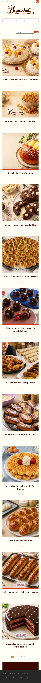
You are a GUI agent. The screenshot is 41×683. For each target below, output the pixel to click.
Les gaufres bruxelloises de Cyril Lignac (20, 487)
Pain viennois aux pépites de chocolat (20, 592)
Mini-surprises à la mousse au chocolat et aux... (20, 329)
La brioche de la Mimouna (20, 173)
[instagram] (5, 1)
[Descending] (14, 32)
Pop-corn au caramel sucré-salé (20, 121)
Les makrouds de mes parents (20, 382)
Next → (26, 657)
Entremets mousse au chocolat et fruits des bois (20, 645)
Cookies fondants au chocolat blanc (20, 224)
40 (21, 657)
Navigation (20, 21)
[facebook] (3, 1)
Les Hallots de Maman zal (20, 540)
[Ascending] (12, 32)
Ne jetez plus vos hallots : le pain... (20, 434)
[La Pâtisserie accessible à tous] (20, 13)
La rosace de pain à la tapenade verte (20, 276)
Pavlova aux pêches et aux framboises (20, 79)
